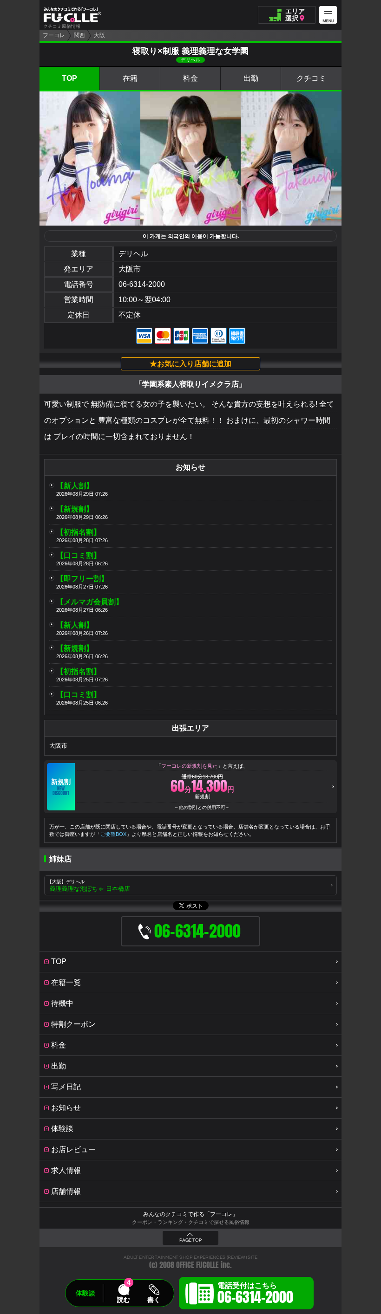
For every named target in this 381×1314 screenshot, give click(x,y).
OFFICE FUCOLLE (197, 1265)
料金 (190, 78)
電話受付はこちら (255, 1295)
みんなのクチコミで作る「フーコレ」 (190, 1214)
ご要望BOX (113, 834)
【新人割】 (74, 486)
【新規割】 (74, 509)
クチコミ (311, 78)
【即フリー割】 (82, 579)
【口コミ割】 (78, 555)
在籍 (130, 78)
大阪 (99, 35)
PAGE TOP (190, 1240)
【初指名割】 (78, 532)
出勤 (250, 78)
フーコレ (54, 35)
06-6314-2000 (141, 284)
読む (123, 1299)
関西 (79, 35)
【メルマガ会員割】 (89, 602)
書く (153, 1299)
